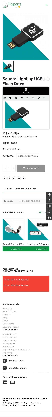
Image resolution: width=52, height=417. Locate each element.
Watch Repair (9, 340)
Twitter (9, 178)
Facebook (5, 178)
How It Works (9, 311)
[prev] (44, 79)
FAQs (5, 321)
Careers (6, 314)
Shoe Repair (9, 343)
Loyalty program (11, 327)
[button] (47, 5)
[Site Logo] (12, 5)
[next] (48, 79)
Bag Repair (8, 346)
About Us (7, 308)
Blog (5, 317)
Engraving (8, 352)
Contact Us (8, 324)
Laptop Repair (10, 337)
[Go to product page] (13, 229)
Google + (19, 178)
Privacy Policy (9, 405)
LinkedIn (14, 178)
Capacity (8, 156)
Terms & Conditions (27, 405)
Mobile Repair (10, 334)
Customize (16, 249)
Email (24, 178)
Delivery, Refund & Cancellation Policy (21, 398)
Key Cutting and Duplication (17, 349)
